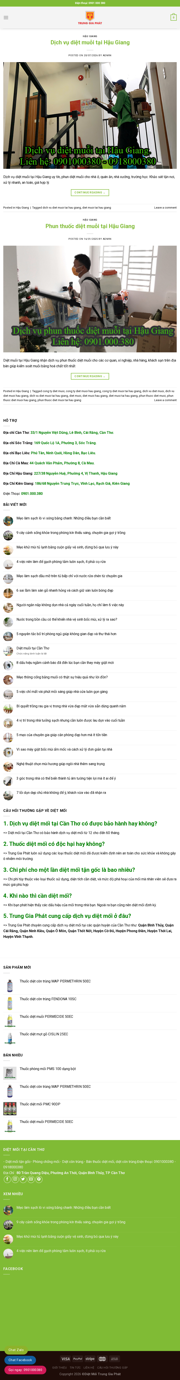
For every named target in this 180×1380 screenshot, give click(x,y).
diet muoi (75, 395)
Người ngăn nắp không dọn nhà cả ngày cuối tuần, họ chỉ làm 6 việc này (70, 605)
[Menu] (6, 17)
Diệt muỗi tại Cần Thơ (32, 648)
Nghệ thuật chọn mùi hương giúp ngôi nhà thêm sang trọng (60, 764)
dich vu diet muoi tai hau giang (62, 207)
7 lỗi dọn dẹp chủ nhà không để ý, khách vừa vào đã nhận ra (61, 793)
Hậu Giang (90, 36)
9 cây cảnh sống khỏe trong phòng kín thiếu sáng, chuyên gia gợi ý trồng (70, 533)
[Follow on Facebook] (7, 1179)
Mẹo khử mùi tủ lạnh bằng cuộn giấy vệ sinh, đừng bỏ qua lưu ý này (67, 547)
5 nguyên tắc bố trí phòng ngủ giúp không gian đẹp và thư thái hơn (66, 634)
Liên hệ (89, 1367)
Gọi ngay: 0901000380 (25, 1370)
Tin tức (75, 1367)
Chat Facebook (20, 1360)
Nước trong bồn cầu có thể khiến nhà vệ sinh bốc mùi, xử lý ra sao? (66, 619)
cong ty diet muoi (54, 391)
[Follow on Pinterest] (39, 1179)
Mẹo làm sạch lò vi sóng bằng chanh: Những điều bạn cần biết (63, 518)
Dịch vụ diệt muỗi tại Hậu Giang (90, 42)
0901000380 (164, 1162)
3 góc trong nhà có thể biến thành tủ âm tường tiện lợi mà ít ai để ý (66, 778)
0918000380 (13, 1167)
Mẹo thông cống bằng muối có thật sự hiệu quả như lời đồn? (62, 677)
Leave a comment (165, 207)
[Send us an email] (31, 1179)
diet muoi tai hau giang (96, 207)
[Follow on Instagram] (15, 1179)
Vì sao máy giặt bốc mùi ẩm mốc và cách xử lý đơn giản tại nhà (64, 749)
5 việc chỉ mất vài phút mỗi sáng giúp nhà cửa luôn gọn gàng (62, 692)
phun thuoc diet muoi (152, 395)
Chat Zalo (16, 1350)
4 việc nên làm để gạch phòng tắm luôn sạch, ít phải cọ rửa (61, 562)
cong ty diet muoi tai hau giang (121, 391)
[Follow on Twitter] (23, 1179)
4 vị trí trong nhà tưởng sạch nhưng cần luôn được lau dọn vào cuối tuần (70, 721)
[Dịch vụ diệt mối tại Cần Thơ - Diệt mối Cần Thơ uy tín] (90, 17)
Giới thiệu (59, 1367)
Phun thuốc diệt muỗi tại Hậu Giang (90, 226)
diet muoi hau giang (95, 395)
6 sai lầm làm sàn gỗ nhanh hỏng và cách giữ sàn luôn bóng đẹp (64, 591)
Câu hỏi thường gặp (112, 1367)
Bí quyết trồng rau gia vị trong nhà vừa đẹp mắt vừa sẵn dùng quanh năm (71, 706)
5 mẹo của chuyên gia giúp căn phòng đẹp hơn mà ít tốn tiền (61, 735)
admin (107, 55)
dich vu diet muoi (153, 391)
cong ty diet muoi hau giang (83, 391)
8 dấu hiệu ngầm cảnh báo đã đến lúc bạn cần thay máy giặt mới (65, 663)
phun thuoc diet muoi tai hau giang (59, 400)
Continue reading (90, 192)
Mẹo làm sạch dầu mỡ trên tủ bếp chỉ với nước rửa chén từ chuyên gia (69, 576)
